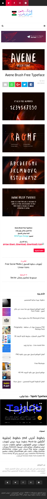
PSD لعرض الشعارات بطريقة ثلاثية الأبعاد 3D (29, 336)
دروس (12, 441)
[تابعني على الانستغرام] (20, 3)
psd (24, 438)
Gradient (39, 456)
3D (13, 453)
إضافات (10, 451)
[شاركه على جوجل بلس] (18, 84)
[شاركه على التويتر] (24, 84)
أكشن (41, 441)
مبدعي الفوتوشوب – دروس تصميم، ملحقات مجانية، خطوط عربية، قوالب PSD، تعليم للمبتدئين (23, 494)
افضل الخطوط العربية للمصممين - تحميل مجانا (29, 381)
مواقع (29, 447)
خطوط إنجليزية (39, 250)
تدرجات (25, 449)
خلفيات (12, 444)
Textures (25, 456)
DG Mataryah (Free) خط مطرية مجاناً (31, 318)
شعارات (15, 449)
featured (12, 447)
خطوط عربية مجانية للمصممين (34, 300)
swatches (32, 453)
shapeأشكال (18, 451)
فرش (43, 447)
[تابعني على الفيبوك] (14, 3)
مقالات (35, 451)
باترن (20, 449)
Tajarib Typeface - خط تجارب (33, 396)
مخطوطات (36, 447)
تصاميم (4, 451)
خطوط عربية (21, 441)
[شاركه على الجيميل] (5, 84)
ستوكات (5, 447)
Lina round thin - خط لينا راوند (34, 345)
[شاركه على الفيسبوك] (31, 84)
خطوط (41, 438)
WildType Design (21, 236)
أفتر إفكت (19, 456)
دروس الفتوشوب (29, 444)
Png (30, 449)
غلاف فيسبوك (22, 447)
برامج (16, 453)
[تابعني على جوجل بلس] (26, 3)
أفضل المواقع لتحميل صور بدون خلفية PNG (30, 354)
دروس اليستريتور (23, 453)
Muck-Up (32, 441)
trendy (9, 453)
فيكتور (18, 444)
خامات (29, 451)
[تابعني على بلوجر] (3, 3)
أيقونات (5, 441)
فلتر (25, 451)
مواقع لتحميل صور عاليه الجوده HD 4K (31, 372)
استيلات (41, 444)
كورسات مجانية (39, 449)
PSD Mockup (40, 453)
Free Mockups (39, 363)
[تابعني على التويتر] (8, 3)
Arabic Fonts (33, 456)
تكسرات (5, 445)
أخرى (32, 438)
